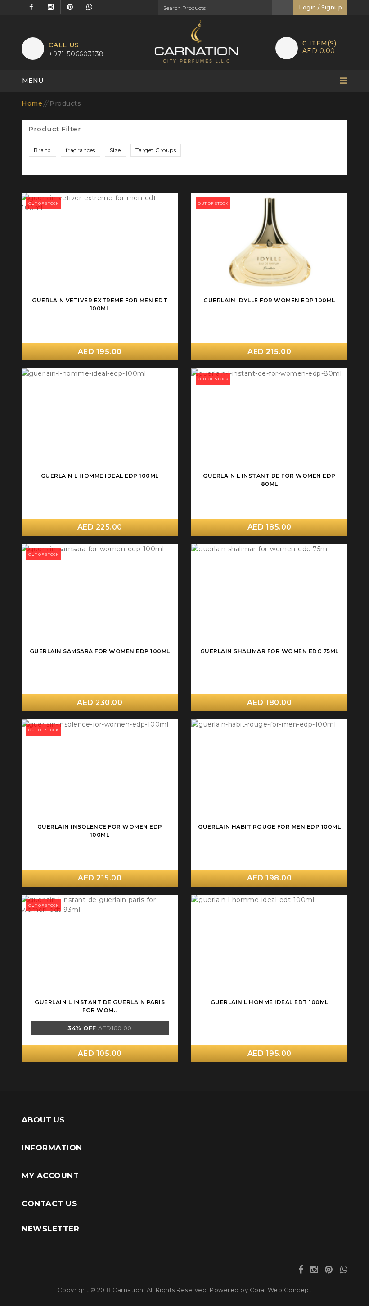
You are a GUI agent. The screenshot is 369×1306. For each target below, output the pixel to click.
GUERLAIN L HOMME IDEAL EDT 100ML (269, 1002)
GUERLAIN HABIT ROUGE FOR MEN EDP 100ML (269, 826)
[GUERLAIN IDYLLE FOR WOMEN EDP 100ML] (269, 243)
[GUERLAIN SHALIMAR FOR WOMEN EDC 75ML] (269, 594)
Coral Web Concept (281, 1289)
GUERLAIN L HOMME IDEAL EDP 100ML (100, 475)
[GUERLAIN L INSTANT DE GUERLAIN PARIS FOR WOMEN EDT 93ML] (100, 945)
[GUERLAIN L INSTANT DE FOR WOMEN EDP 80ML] (269, 419)
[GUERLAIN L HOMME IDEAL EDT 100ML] (269, 945)
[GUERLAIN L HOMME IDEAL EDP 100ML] (100, 419)
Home (32, 103)
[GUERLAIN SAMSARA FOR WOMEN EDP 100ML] (100, 594)
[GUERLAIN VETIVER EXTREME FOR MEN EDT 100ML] (100, 243)
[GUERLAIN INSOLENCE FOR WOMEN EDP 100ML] (100, 770)
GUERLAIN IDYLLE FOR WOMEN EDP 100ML (269, 300)
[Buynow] (166, 203)
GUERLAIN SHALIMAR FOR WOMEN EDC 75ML (269, 651)
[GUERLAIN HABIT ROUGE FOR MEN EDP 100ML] (269, 770)
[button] (42, 150)
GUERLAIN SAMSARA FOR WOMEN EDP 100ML (100, 651)
